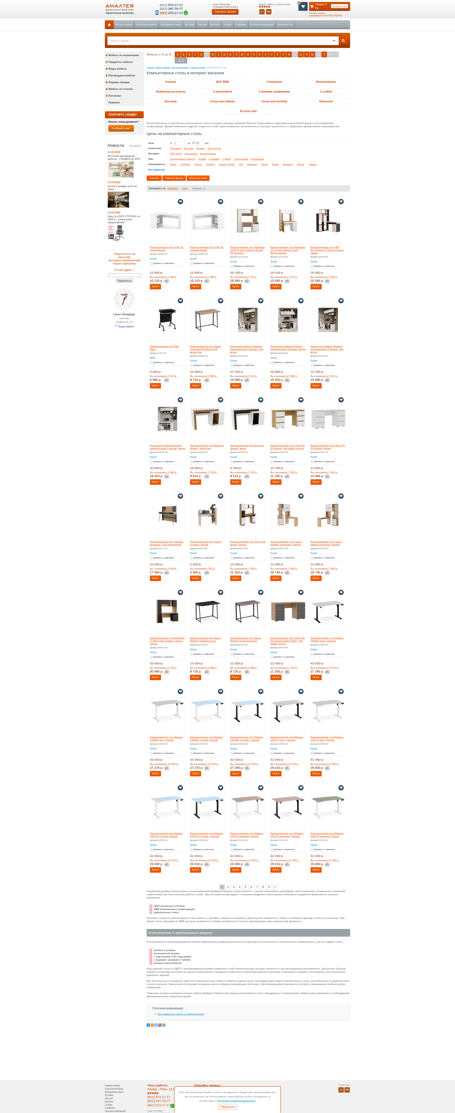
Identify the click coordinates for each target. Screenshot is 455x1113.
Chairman (185, 164)
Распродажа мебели (146, 24)
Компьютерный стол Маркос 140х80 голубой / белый (206, 738)
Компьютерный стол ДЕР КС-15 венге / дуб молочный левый (327, 250)
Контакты (215, 24)
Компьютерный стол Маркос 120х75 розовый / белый (246, 835)
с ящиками (214, 159)
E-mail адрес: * (124, 269)
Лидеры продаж (119, 82)
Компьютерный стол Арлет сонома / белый (205, 543)
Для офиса (175, 148)
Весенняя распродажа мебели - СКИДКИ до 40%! (124, 157)
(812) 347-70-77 (158, 1101)
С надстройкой (222, 91)
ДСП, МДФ (222, 81)
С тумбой (326, 91)
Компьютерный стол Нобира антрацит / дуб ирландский (166, 543)
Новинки (114, 102)
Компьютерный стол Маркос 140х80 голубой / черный (246, 738)
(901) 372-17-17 (158, 1105)
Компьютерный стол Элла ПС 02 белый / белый (328, 447)
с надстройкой (241, 159)
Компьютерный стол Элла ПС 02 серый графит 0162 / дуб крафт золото (287, 641)
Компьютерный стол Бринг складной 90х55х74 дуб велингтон (205, 349)
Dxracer (198, 164)
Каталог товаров (124, 24)
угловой (202, 159)
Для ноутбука (214, 148)
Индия (264, 164)
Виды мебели (117, 68)
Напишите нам (285, 24)
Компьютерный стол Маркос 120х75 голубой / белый (166, 835)
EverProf (210, 164)
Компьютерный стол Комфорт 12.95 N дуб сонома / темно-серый (167, 641)
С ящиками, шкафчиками (274, 91)
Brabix (173, 164)
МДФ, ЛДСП (176, 154)
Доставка (189, 24)
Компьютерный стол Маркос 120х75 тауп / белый (327, 738)
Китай (275, 164)
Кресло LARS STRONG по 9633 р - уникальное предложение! (124, 219)
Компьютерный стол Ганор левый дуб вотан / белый (326, 543)
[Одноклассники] (152, 1025)
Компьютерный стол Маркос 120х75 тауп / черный (286, 738)
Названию (172, 188)
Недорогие (326, 101)
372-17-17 (171, 13)
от (171, 143)
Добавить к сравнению (163, 263)
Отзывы (228, 24)
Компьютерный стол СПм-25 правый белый (206, 249)
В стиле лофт (248, 110)
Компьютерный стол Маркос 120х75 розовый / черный (286, 835)
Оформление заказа (170, 24)
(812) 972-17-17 (158, 1097)
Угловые (170, 81)
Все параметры (156, 169)
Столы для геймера (222, 101)
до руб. (198, 143)
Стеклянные (274, 81)
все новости (135, 145)
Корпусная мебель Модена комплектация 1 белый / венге (167, 447)
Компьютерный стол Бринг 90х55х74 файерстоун (205, 639)
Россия (300, 164)
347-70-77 (171, 8)
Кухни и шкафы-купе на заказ (122, 188)
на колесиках (257, 159)
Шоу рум (202, 24)
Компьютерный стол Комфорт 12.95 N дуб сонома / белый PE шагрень (247, 250)
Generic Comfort (227, 164)
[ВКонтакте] (148, 1025)
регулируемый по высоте (183, 159)
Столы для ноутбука (274, 101)
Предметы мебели (120, 61)
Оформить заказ (339, 6)
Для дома (171, 101)
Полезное (114, 95)
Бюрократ (252, 164)
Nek (241, 164)
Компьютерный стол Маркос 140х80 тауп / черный (327, 639)
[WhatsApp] (163, 1025)
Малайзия (288, 164)
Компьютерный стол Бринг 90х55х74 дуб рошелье (245, 639)
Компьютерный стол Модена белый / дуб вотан (207, 447)
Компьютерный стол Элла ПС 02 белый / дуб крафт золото (287, 447)
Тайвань (313, 164)
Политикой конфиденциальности (236, 1100)
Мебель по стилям (120, 88)
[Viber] (160, 1025)
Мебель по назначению (123, 55)
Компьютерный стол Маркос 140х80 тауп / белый (166, 738)
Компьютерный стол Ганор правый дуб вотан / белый (286, 543)
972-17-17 (171, 5)
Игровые (200, 148)
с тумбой (226, 159)
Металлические (326, 81)
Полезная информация (262, 24)
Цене (185, 188)
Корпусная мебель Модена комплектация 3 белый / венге (288, 348)
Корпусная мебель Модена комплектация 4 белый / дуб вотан (246, 349)
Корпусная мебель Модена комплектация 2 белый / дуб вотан (327, 349)
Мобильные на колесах (171, 91)
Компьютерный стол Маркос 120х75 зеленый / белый (327, 835)
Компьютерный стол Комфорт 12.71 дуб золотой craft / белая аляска (287, 250)
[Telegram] (156, 1025)
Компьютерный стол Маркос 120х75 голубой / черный (206, 835)
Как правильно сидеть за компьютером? (181, 1014)
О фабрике (240, 24)
